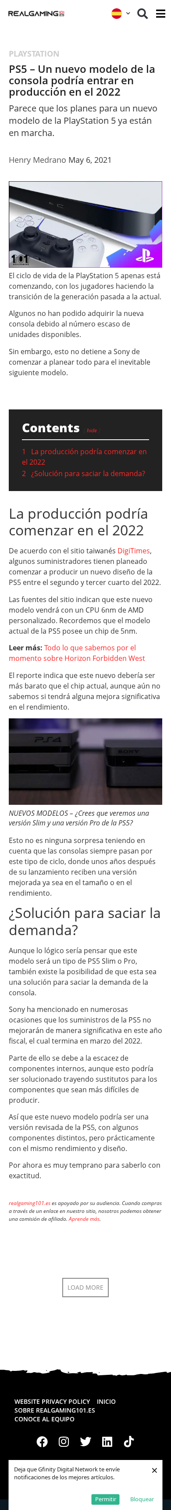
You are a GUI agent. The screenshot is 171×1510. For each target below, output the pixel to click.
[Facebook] (42, 1441)
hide (92, 430)
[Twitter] (85, 1441)
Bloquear (142, 1499)
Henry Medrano (37, 159)
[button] (142, 13)
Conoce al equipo (44, 1419)
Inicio (106, 1401)
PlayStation (34, 53)
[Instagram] (64, 1441)
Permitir (105, 1499)
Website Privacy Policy (52, 1401)
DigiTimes (134, 551)
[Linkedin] (107, 1441)
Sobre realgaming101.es (54, 1410)
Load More (85, 1287)
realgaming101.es (29, 1203)
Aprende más (84, 1219)
